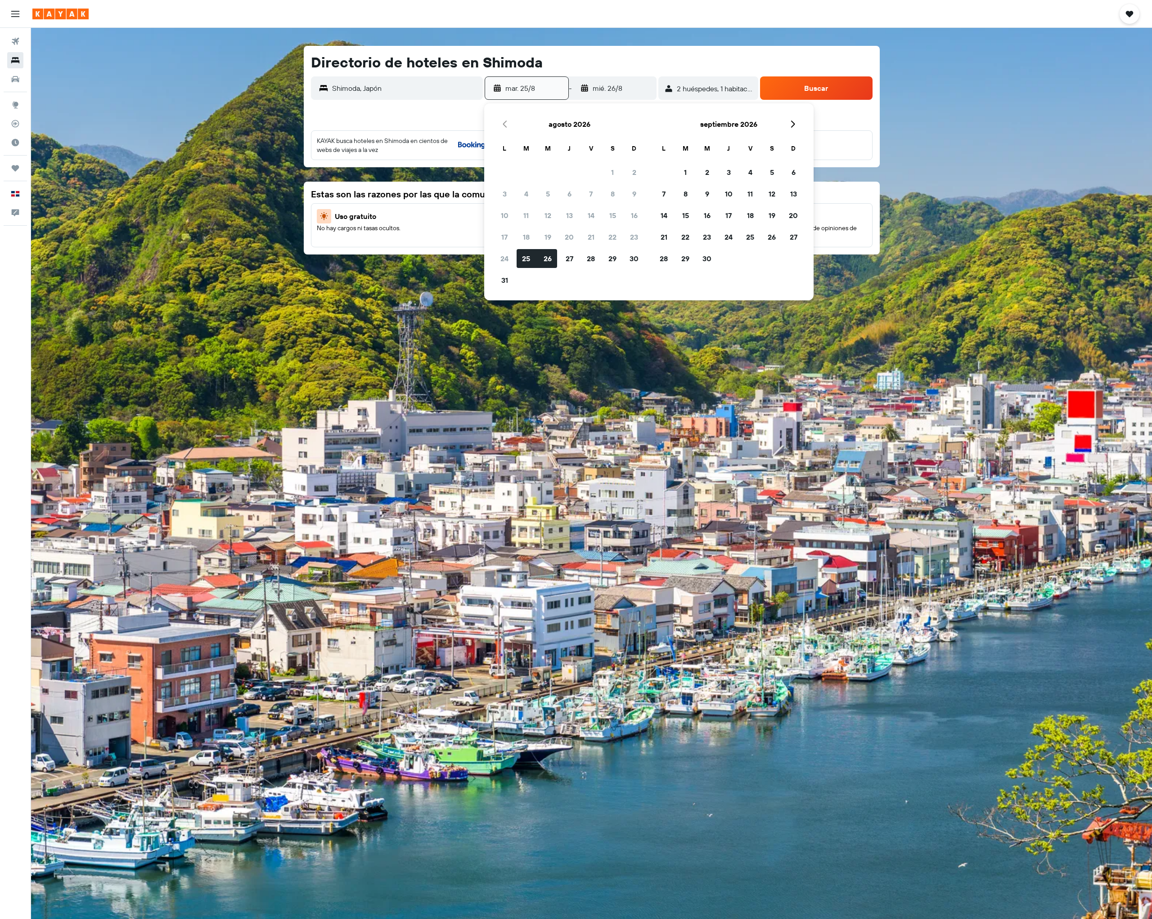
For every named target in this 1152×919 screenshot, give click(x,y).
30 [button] (634, 258)
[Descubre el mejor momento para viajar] (15, 143)
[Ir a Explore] (15, 105)
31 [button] (504, 280)
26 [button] (548, 258)
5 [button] (548, 193)
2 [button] (634, 172)
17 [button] (504, 236)
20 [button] (569, 236)
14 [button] (591, 215)
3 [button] (505, 193)
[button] (15, 14)
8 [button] (613, 193)
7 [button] (591, 193)
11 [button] (526, 215)
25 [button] (526, 258)
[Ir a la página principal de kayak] (60, 14)
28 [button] (591, 258)
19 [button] (547, 236)
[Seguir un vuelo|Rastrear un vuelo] (15, 124)
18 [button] (526, 236)
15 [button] (612, 215)
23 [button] (634, 236)
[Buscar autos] (15, 79)
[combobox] (405, 88)
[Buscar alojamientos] (15, 60)
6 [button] (569, 193)
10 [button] (504, 215)
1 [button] (612, 172)
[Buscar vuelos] (15, 41)
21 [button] (591, 236)
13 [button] (569, 215)
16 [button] (634, 215)
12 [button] (547, 215)
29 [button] (612, 258)
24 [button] (504, 258)
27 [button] (569, 258)
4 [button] (526, 193)
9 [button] (634, 193)
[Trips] (15, 168)
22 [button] (612, 236)
